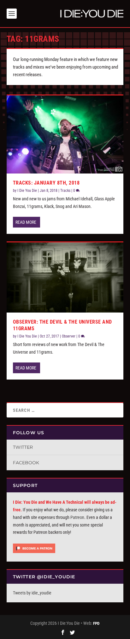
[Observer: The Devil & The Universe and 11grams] (65, 277)
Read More (25, 222)
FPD (96, 623)
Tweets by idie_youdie (32, 592)
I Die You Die (27, 190)
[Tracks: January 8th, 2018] (65, 134)
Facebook (26, 463)
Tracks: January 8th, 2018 (46, 183)
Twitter (23, 447)
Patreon (77, 517)
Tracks (65, 190)
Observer (68, 336)
